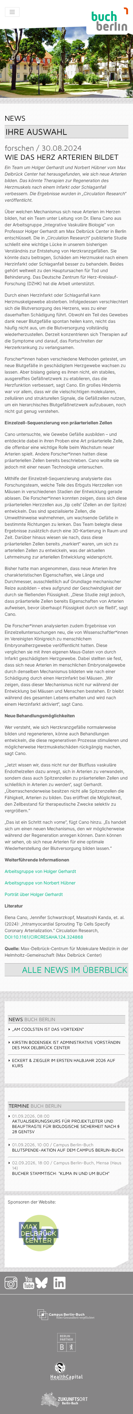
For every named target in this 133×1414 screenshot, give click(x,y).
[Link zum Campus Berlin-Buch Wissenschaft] (66, 1313)
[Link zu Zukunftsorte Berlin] (66, 1399)
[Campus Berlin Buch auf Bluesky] (44, 1282)
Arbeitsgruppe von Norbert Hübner (40, 882)
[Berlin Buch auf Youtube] (28, 1282)
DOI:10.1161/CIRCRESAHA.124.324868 (44, 937)
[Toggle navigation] (12, 12)
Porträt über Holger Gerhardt (34, 894)
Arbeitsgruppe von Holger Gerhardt (40, 871)
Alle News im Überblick (74, 969)
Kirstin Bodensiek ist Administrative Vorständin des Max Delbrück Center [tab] (66, 1044)
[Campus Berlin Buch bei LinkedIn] (60, 1282)
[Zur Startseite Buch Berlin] (107, 21)
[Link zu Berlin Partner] (66, 1342)
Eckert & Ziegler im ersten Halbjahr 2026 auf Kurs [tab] (63, 1063)
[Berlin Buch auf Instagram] (13, 1282)
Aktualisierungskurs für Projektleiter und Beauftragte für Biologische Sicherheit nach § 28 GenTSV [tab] (66, 1123)
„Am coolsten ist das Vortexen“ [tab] (48, 1029)
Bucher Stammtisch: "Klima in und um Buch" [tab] (66, 1168)
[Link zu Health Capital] (66, 1370)
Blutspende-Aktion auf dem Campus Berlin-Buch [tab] (67, 1147)
